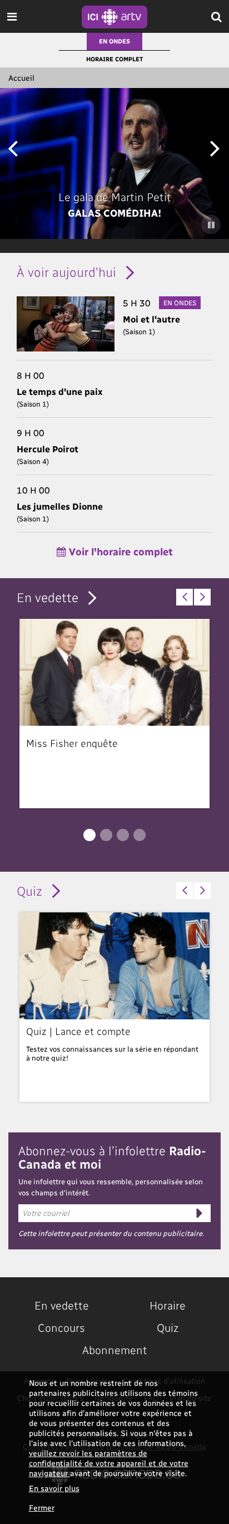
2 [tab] (106, 835)
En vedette (47, 596)
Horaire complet (114, 58)
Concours (61, 1327)
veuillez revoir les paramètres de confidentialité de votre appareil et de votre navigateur (108, 1463)
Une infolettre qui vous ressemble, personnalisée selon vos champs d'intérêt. (110, 1186)
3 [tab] (123, 835)
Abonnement (114, 1349)
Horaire (168, 1305)
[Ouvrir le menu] (12, 16)
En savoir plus (54, 1488)
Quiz (29, 890)
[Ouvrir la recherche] (216, 16)
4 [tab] (139, 835)
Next (214, 147)
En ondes (114, 41)
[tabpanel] (114, 713)
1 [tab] (89, 835)
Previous (12, 147)
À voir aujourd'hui (66, 271)
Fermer (41, 1507)
